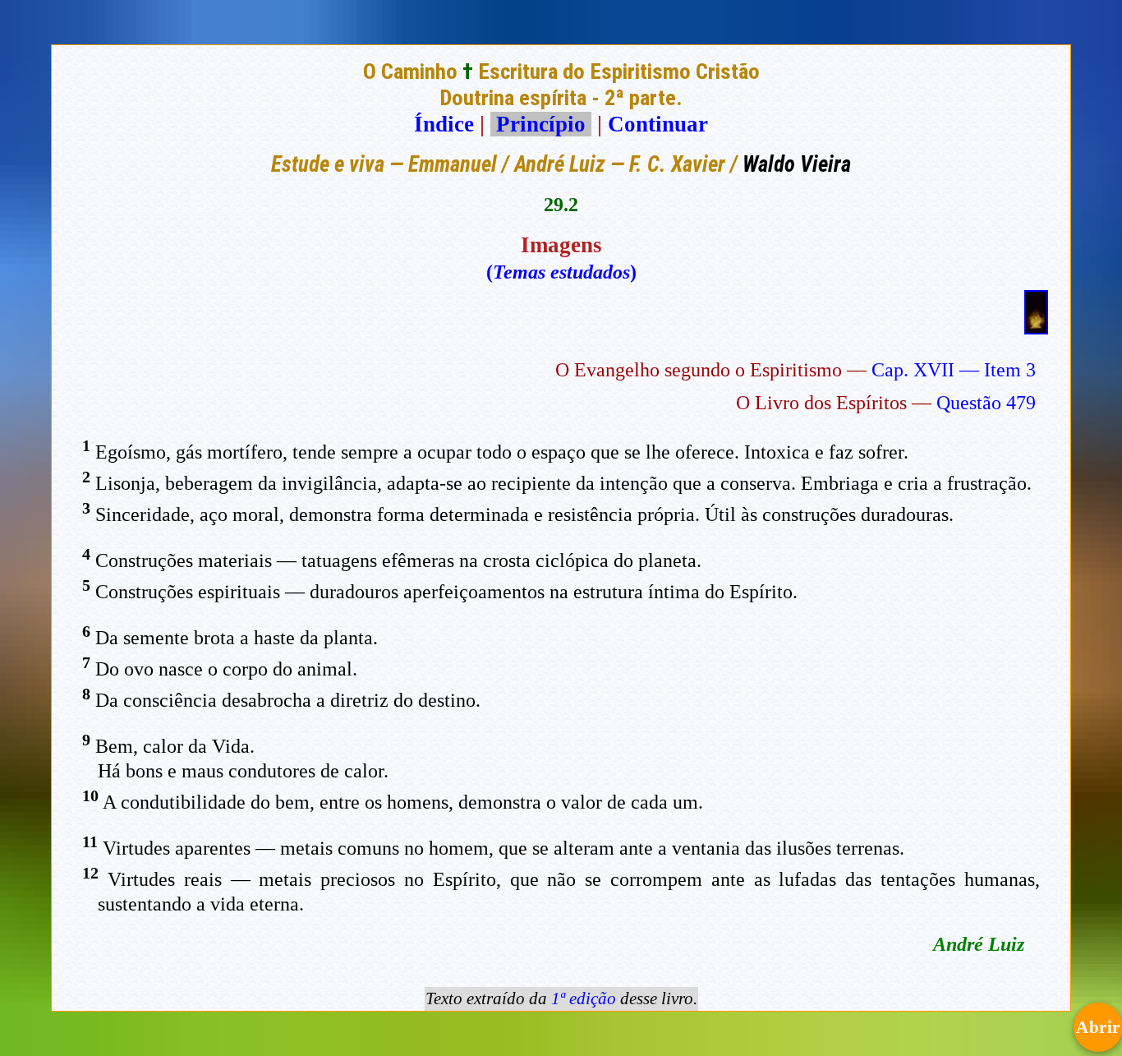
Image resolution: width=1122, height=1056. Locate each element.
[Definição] (1036, 327)
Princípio (540, 124)
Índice (444, 124)
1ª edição (583, 998)
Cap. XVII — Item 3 (953, 369)
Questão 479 (986, 402)
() (561, 272)
